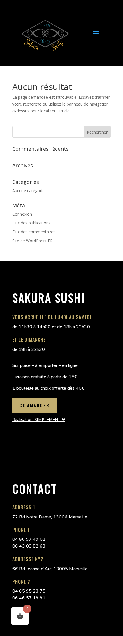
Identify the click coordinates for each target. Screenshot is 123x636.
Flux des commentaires (33, 231)
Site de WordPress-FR (32, 240)
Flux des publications (31, 223)
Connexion (22, 214)
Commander (34, 405)
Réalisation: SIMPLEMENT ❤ (38, 419)
